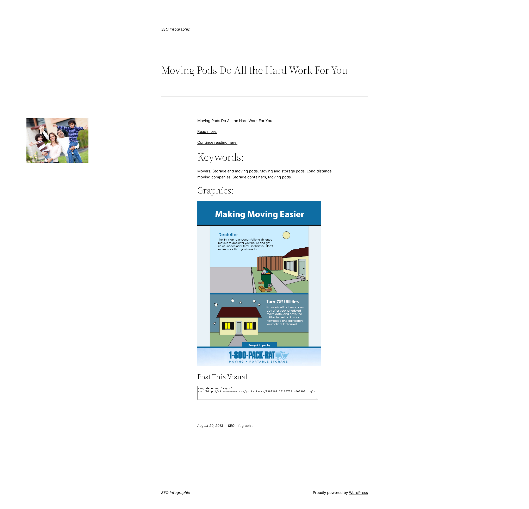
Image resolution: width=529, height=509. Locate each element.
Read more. (207, 131)
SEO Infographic (175, 29)
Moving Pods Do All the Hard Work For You (234, 121)
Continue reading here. (217, 142)
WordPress (358, 492)
